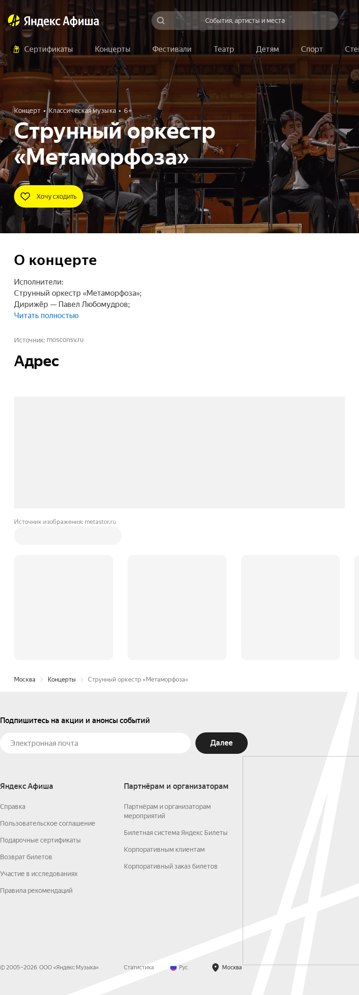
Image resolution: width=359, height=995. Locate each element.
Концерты (62, 538)
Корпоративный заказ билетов (171, 725)
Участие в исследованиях (39, 732)
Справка (12, 665)
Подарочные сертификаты (40, 699)
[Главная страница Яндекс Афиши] (14, 20)
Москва (25, 538)
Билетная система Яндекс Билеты (176, 691)
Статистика (139, 826)
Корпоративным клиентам (164, 708)
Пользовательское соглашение (47, 682)
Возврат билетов (26, 715)
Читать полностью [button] (46, 315)
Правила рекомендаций (36, 749)
